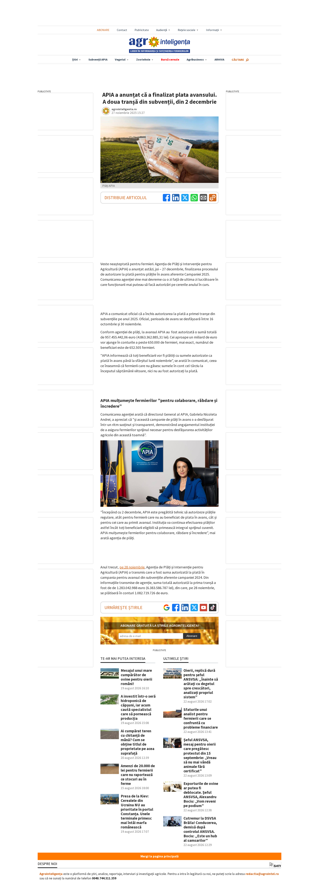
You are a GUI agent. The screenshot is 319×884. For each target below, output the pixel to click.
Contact (122, 30)
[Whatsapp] (194, 197)
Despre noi (47, 863)
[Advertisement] (159, 13)
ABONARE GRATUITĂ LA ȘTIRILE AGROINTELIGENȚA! (159, 625)
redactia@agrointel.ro (262, 874)
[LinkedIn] (175, 197)
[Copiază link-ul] (212, 197)
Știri (75, 59)
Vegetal (120, 59)
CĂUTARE (238, 59)
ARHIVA (219, 59)
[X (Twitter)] (185, 197)
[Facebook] (166, 197)
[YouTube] (203, 607)
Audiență (161, 30)
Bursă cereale (170, 59)
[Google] (166, 607)
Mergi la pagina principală (159, 856)
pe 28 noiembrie (132, 567)
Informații (212, 30)
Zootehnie (143, 59)
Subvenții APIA (97, 59)
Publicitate (142, 30)
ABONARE (103, 30)
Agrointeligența (51, 874)
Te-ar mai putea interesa (122, 658)
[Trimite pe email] (203, 197)
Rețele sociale (186, 30)
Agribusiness (195, 59)
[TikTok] (212, 607)
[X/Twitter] (194, 607)
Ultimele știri (175, 658)
